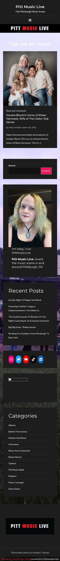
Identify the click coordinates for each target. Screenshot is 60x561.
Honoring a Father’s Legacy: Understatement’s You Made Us (23, 308)
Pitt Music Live (30, 6)
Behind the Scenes (17, 431)
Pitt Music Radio (16, 469)
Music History (15, 457)
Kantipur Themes (40, 552)
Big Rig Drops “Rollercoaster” (22, 327)
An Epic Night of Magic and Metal (24, 300)
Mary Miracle (15, 127)
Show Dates (14, 488)
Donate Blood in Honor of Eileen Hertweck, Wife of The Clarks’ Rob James (27, 119)
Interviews (13, 444)
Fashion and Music (17, 438)
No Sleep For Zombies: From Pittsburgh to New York (28, 335)
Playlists (12, 476)
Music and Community (16, 111)
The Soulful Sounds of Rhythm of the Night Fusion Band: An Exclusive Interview (28, 318)
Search (11, 165)
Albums (12, 425)
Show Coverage (16, 482)
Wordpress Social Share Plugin (16, 559)
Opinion (12, 463)
